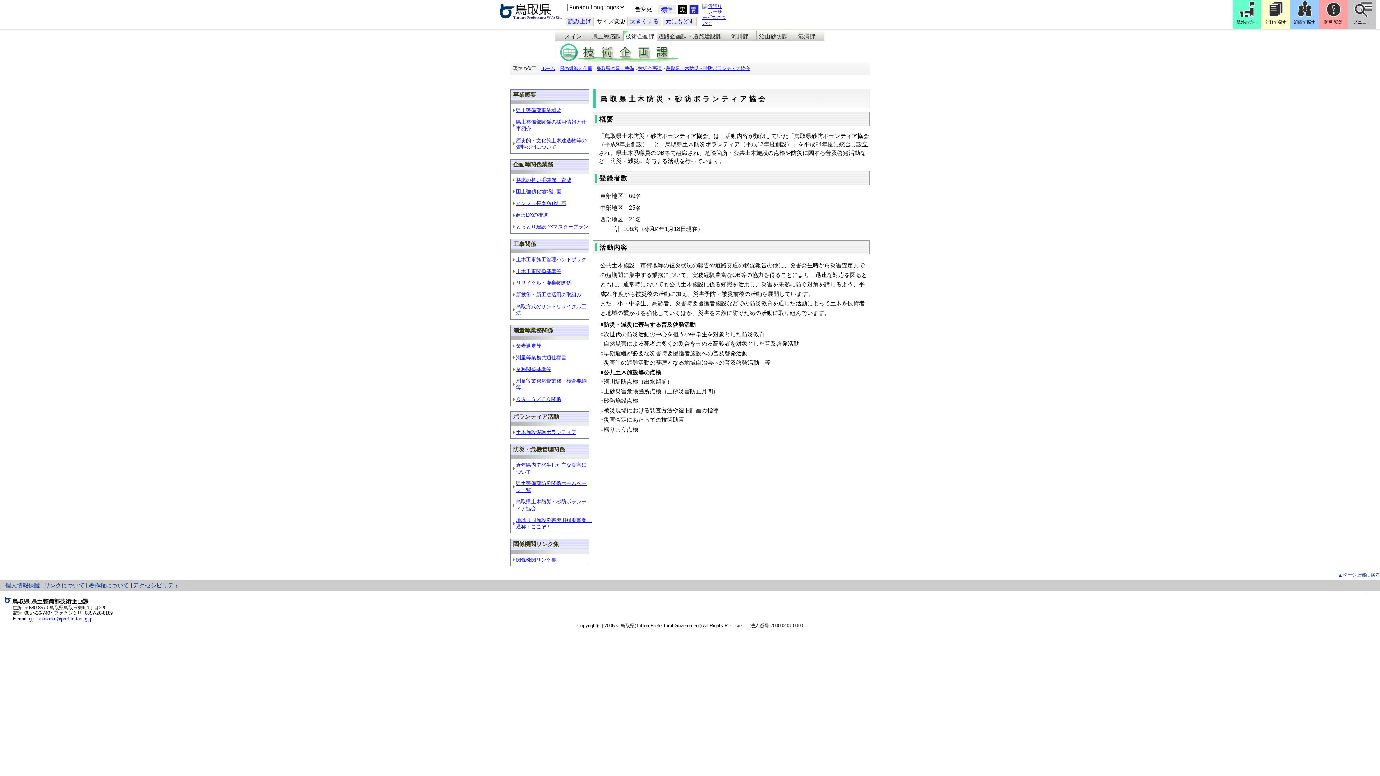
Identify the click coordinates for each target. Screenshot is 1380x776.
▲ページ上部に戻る (1359, 575)
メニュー (1362, 22)
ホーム (548, 68)
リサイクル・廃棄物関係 (543, 283)
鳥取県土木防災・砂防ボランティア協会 (708, 68)
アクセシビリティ (156, 585)
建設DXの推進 (532, 215)
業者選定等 (528, 346)
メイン (573, 36)
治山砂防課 (773, 36)
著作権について (109, 585)
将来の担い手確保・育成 (543, 180)
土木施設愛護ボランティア (546, 432)
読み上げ (579, 21)
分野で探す (1276, 22)
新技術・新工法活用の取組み (548, 294)
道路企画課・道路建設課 (690, 36)
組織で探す (1304, 22)
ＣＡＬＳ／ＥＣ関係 (538, 399)
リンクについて (64, 585)
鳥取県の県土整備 (615, 68)
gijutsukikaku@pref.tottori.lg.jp (60, 619)
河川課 (740, 36)
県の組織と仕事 (576, 68)
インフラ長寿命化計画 (541, 203)
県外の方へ (1247, 22)
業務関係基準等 (533, 369)
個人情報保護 (22, 585)
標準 (667, 9)
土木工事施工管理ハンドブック (551, 259)
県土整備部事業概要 (538, 110)
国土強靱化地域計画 (538, 191)
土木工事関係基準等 (538, 271)
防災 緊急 (1333, 22)
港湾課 (806, 36)
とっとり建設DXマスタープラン (552, 227)
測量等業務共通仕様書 (541, 357)
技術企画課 (640, 36)
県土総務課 (606, 36)
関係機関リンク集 (536, 560)
